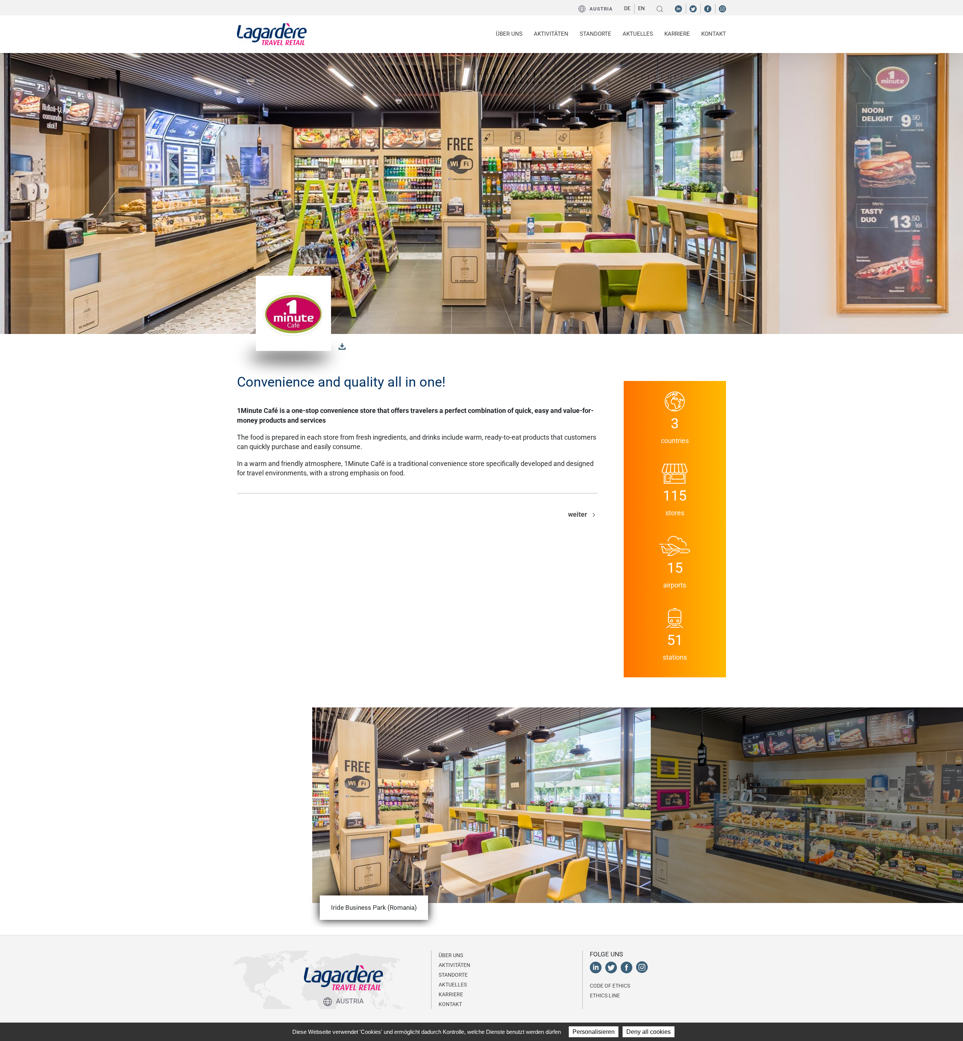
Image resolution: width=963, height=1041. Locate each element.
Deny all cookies (648, 1032)
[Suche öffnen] (660, 9)
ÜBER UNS (451, 955)
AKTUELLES (638, 33)
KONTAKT (713, 33)
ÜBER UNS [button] (509, 33)
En (641, 8)
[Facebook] (707, 8)
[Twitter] (693, 8)
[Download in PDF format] (342, 346)
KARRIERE (677, 33)
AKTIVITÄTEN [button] (551, 33)
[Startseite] (272, 34)
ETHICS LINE (605, 995)
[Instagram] (722, 8)
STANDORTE (595, 33)
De (627, 8)
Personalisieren (594, 1032)
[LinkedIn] (678, 8)
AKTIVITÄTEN (454, 965)
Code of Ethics (610, 986)
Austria (601, 9)
